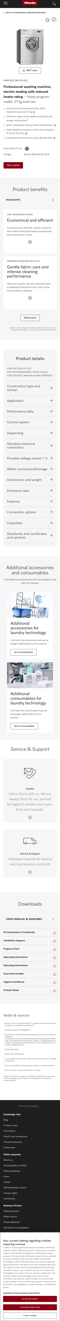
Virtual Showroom (12, 1142)
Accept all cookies (30, 1299)
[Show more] (30, 242)
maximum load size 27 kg (19, 112)
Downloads (9, 1148)
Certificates (9, 1199)
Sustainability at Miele (15, 1166)
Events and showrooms (15, 1136)
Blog (5, 1120)
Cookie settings (30, 1316)
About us (8, 1160)
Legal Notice (8, 1293)
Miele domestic (11, 1211)
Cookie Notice (33, 1293)
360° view (31, 70)
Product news (10, 1125)
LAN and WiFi (45, 138)
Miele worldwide (11, 1171)
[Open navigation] (5, 4)
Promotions (9, 1131)
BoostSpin (47, 125)
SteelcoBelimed (11, 1222)
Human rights (10, 1193)
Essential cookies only (30, 1307)
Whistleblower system (15, 1188)
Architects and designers (16, 1228)
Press (6, 1177)
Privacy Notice (20, 1293)
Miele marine (10, 1217)
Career (6, 1182)
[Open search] (54, 4)
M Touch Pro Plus (15, 133)
